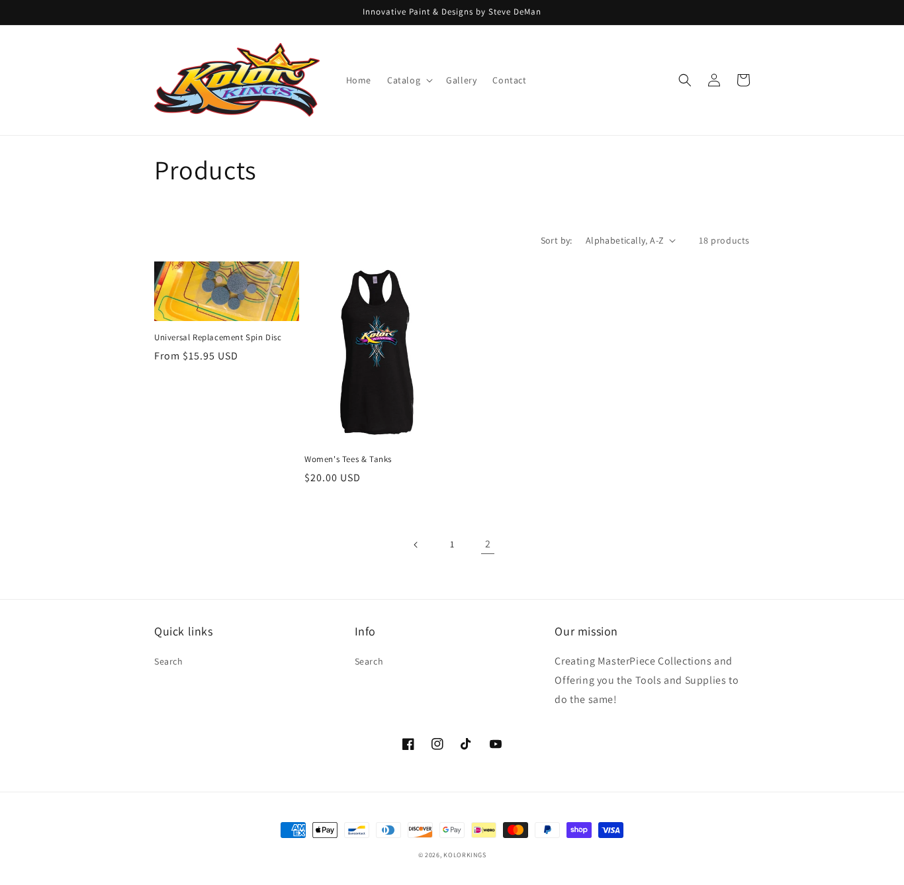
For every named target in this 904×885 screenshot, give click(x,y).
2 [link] (488, 544)
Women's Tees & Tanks (348, 459)
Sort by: (556, 240)
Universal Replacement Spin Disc (218, 337)
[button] (408, 80)
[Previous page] (416, 544)
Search (168, 661)
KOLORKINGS (464, 855)
